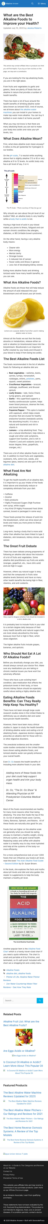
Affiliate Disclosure (16, 1190)
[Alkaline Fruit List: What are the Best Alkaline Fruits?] (24, 1044)
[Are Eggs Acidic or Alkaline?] (24, 1056)
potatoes (30, 379)
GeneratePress (38, 1220)
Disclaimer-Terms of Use (13, 1178)
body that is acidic (18, 219)
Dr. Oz (11, 762)
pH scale (14, 155)
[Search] (40, 1000)
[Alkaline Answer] (10, 3)
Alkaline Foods (12, 970)
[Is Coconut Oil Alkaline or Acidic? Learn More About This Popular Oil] (24, 1073)
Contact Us (7, 1171)
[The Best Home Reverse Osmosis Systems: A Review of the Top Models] (24, 1142)
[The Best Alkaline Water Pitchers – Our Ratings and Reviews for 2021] (24, 1121)
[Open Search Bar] (32, 3)
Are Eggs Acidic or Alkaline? (19, 1050)
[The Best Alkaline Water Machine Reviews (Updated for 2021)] (24, 1104)
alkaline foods (24, 973)
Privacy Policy (8, 1175)
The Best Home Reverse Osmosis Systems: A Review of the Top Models (22, 1131)
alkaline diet (8, 464)
